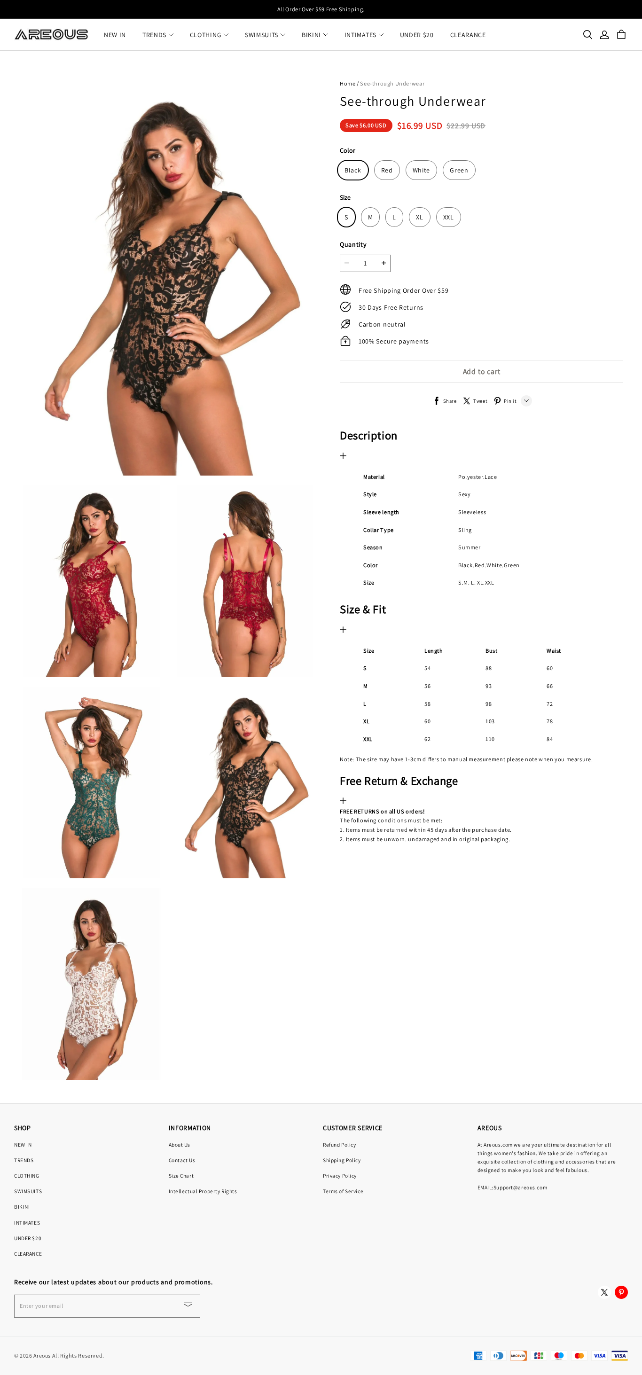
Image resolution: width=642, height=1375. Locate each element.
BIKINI (311, 35)
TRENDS (154, 35)
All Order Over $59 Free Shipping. (321, 9)
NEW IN (115, 35)
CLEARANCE (468, 35)
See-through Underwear (392, 83)
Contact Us (182, 1160)
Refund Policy (339, 1144)
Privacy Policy (340, 1175)
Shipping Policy (342, 1160)
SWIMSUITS (261, 35)
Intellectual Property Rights (203, 1191)
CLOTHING (206, 35)
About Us (180, 1144)
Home (347, 83)
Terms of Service (343, 1191)
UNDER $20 (417, 35)
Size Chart (181, 1175)
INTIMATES (360, 35)
